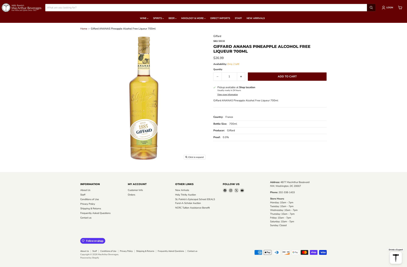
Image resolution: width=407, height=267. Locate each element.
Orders (131, 194)
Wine (143, 18)
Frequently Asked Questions (95, 213)
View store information (227, 95)
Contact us (85, 217)
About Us (85, 190)
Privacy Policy (87, 203)
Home (83, 28)
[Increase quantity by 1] (241, 76)
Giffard (217, 36)
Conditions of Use (89, 199)
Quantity (217, 69)
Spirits (157, 18)
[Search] (371, 7)
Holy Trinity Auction (185, 194)
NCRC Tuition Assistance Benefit (192, 207)
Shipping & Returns (90, 208)
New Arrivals (256, 18)
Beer (172, 18)
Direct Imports (220, 18)
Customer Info (135, 190)
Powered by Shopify (89, 257)
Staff (238, 18)
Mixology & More (192, 18)
